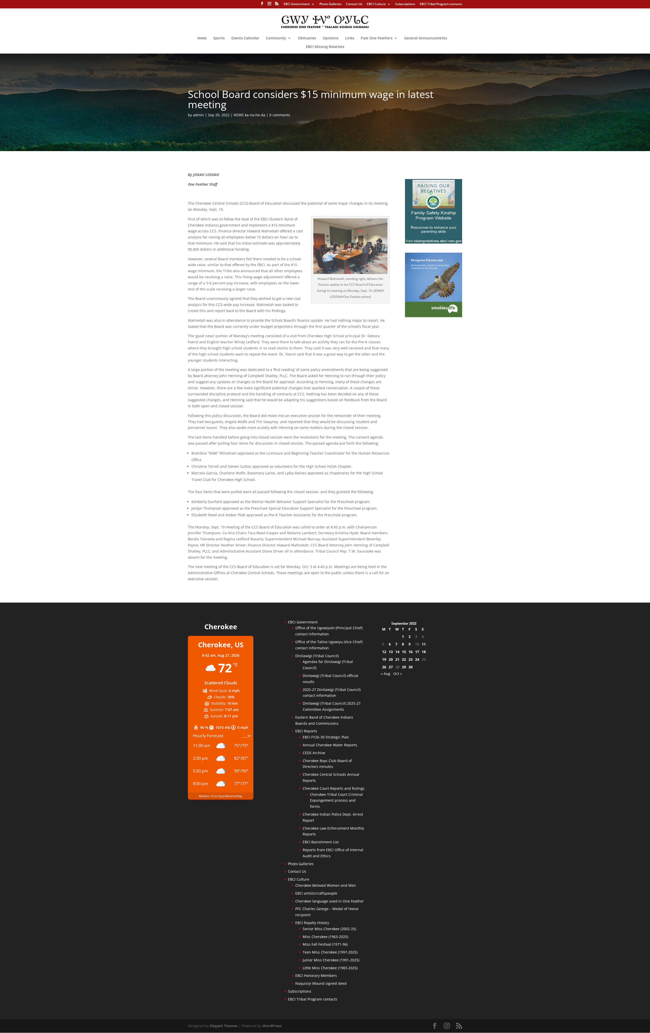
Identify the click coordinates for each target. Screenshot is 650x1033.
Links (349, 38)
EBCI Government (297, 4)
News (202, 38)
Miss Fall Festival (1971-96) (325, 944)
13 (391, 651)
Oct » (397, 673)
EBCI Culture (376, 4)
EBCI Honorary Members (316, 975)
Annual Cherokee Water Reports (330, 745)
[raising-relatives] (433, 242)
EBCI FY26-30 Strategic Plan (326, 737)
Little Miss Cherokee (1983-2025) (330, 967)
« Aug (385, 673)
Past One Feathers (377, 38)
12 (384, 651)
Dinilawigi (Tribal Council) (317, 655)
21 (397, 659)
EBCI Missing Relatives (325, 47)
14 (397, 651)
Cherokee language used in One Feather (329, 901)
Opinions (330, 38)
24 (417, 659)
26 (384, 667)
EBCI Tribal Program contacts (441, 4)
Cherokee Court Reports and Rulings (334, 788)
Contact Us (354, 4)
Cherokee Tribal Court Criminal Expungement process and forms (336, 800)
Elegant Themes (224, 1025)
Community (276, 38)
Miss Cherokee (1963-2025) (325, 936)
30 (411, 667)
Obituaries (307, 38)
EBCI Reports (306, 731)
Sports (219, 38)
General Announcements (425, 38)
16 (411, 651)
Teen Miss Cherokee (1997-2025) (330, 952)
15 (404, 651)
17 (417, 651)
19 (384, 659)
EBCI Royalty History (312, 922)
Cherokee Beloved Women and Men (325, 885)
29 (404, 667)
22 (404, 659)
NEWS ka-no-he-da (249, 114)
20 (391, 659)
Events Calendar (245, 38)
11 (424, 644)
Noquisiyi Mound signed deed (321, 983)
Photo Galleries (330, 4)
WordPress (272, 1025)
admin (198, 114)
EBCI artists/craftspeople (316, 893)
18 (424, 651)
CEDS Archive (314, 752)
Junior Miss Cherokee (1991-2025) (331, 960)
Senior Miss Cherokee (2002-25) (329, 928)
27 (391, 667)
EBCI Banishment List (321, 842)
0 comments (279, 114)
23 (411, 659)
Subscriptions (405, 4)
